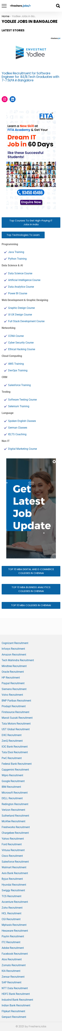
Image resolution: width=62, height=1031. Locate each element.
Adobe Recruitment (13, 947)
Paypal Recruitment (13, 683)
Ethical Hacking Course (21, 349)
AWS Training (16, 363)
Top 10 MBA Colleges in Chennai (31, 605)
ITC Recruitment (11, 942)
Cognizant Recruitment (15, 643)
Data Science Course (20, 273)
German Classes (17, 427)
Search (57, 5)
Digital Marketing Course (22, 448)
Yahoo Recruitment (13, 838)
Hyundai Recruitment (14, 884)
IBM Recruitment (11, 786)
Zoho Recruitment (12, 907)
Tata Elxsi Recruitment (15, 752)
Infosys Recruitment (13, 648)
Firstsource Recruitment (15, 712)
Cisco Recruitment (12, 855)
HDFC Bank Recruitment (16, 993)
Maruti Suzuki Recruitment (17, 717)
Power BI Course (17, 293)
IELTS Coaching (17, 434)
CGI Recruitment (11, 919)
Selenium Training (18, 406)
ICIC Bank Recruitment (15, 746)
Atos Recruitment (12, 959)
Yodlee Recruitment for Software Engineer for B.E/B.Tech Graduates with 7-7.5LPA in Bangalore (30, 77)
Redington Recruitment (15, 804)
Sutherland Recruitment (15, 815)
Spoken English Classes (22, 421)
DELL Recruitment (12, 798)
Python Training (17, 258)
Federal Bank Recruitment (17, 763)
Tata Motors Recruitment (16, 723)
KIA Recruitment (11, 970)
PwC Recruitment (12, 758)
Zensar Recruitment (13, 976)
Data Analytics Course (21, 286)
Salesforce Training (19, 385)
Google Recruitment (13, 781)
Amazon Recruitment (14, 654)
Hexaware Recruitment (15, 930)
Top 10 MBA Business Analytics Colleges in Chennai (31, 589)
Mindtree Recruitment (14, 666)
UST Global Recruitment (16, 729)
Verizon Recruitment (13, 809)
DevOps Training (17, 370)
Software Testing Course (22, 399)
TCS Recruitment (11, 896)
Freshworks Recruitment (16, 827)
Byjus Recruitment (12, 878)
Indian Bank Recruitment (16, 1005)
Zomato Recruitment (14, 965)
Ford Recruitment (12, 844)
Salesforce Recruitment (15, 861)
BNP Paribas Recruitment (16, 700)
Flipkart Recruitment (13, 1011)
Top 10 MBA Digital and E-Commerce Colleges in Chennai (31, 571)
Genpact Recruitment (14, 1016)
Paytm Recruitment (13, 936)
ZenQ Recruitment (12, 740)
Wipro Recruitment (12, 775)
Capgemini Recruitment (15, 769)
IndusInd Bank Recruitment (17, 999)
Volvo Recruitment (12, 694)
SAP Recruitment (11, 982)
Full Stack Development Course (26, 321)
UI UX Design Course (20, 314)
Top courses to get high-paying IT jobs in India (30, 222)
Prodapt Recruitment (14, 706)
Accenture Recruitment (15, 901)
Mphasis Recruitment (14, 924)
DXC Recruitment (11, 735)
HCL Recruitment (11, 913)
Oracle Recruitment (13, 671)
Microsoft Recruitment (15, 792)
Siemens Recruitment (14, 689)
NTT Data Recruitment (15, 988)
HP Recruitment (11, 677)
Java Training (16, 252)
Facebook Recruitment (15, 953)
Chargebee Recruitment (15, 832)
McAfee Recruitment (13, 821)
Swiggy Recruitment (13, 890)
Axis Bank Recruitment (15, 873)
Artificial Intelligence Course (24, 280)
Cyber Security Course (21, 342)
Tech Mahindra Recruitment (18, 660)
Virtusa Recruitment (13, 850)
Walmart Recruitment (14, 867)
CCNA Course (16, 335)
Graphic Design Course (21, 307)
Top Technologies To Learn (23, 235)
